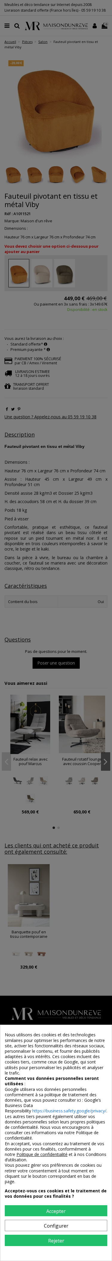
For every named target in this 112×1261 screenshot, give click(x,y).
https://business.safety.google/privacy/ (69, 1111)
